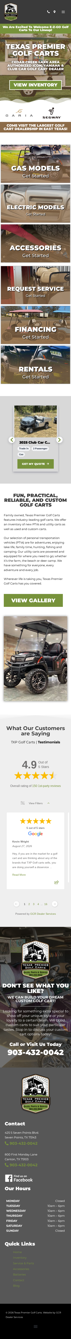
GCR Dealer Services (43, 913)
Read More (19, 874)
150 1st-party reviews (46, 786)
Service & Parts (23, 1263)
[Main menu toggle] (63, 12)
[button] (35, 1326)
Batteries (19, 1274)
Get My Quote (33, 464)
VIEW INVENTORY (35, 85)
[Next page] (55, 904)
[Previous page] (16, 904)
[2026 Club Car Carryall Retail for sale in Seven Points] (35, 421)
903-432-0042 (36, 1052)
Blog (16, 1285)
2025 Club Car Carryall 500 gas (35, 442)
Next (59, 440)
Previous (12, 440)
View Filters (36, 803)
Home (17, 1252)
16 (45, 904)
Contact (18, 1280)
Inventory (20, 1257)
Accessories (21, 1269)
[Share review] (57, 883)
